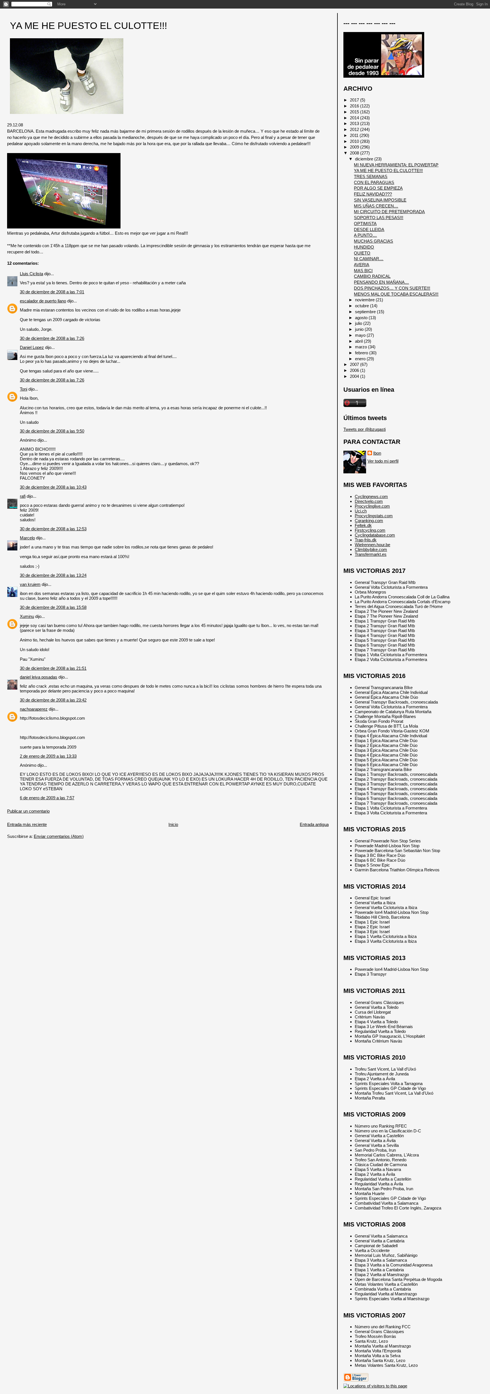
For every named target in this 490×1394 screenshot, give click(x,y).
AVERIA (361, 264)
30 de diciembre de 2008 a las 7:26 (52, 338)
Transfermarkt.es (370, 554)
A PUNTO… (365, 235)
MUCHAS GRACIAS (373, 241)
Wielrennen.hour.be (372, 544)
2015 (355, 111)
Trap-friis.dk (366, 539)
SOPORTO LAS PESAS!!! (378, 217)
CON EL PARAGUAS (374, 182)
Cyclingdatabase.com (375, 535)
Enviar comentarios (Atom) (59, 836)
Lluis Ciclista (31, 273)
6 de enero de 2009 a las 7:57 (47, 797)
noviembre (365, 299)
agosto (362, 317)
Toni (23, 389)
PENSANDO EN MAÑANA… (381, 282)
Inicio (173, 824)
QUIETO (362, 253)
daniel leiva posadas (38, 677)
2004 (355, 376)
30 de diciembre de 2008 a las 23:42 (53, 700)
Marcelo (27, 537)
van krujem (30, 584)
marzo (361, 346)
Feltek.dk (363, 525)
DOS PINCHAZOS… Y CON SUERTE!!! (392, 288)
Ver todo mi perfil (383, 461)
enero (361, 358)
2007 (355, 364)
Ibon (377, 453)
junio (360, 329)
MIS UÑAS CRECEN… (376, 206)
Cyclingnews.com (371, 496)
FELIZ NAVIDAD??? (373, 194)
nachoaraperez (34, 709)
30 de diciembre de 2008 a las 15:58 (53, 607)
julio (359, 323)
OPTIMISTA (365, 223)
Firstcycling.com (370, 530)
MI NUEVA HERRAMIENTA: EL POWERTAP (396, 164)
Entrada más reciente (27, 824)
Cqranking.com (369, 520)
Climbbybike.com (371, 549)
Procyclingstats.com (374, 515)
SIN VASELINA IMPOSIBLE (380, 200)
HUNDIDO (364, 247)
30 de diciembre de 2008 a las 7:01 (52, 291)
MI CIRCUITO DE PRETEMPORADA (389, 211)
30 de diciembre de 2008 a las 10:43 (53, 487)
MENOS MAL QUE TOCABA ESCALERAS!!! (396, 294)
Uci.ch (361, 511)
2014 (355, 117)
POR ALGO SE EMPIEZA (378, 188)
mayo (361, 335)
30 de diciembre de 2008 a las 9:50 (52, 431)
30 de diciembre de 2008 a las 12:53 (53, 528)
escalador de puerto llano (43, 300)
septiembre (366, 311)
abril (359, 341)
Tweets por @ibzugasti (364, 429)
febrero (362, 352)
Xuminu (27, 616)
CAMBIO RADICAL (372, 276)
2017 (355, 100)
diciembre (364, 158)
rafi (23, 496)
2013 (355, 123)
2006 (355, 370)
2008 (355, 153)
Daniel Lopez (32, 347)
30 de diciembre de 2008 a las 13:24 (53, 575)
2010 (355, 141)
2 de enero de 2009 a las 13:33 (48, 756)
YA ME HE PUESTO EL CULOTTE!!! (88, 25)
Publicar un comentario (28, 811)
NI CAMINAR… (368, 258)
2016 (355, 105)
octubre (362, 305)
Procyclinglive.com (372, 506)
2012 (355, 129)
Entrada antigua (314, 824)
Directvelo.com (369, 501)
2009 (355, 147)
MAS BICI (363, 270)
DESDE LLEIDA (369, 229)
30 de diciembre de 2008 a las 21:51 (53, 668)
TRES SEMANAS (370, 176)
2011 (355, 135)
